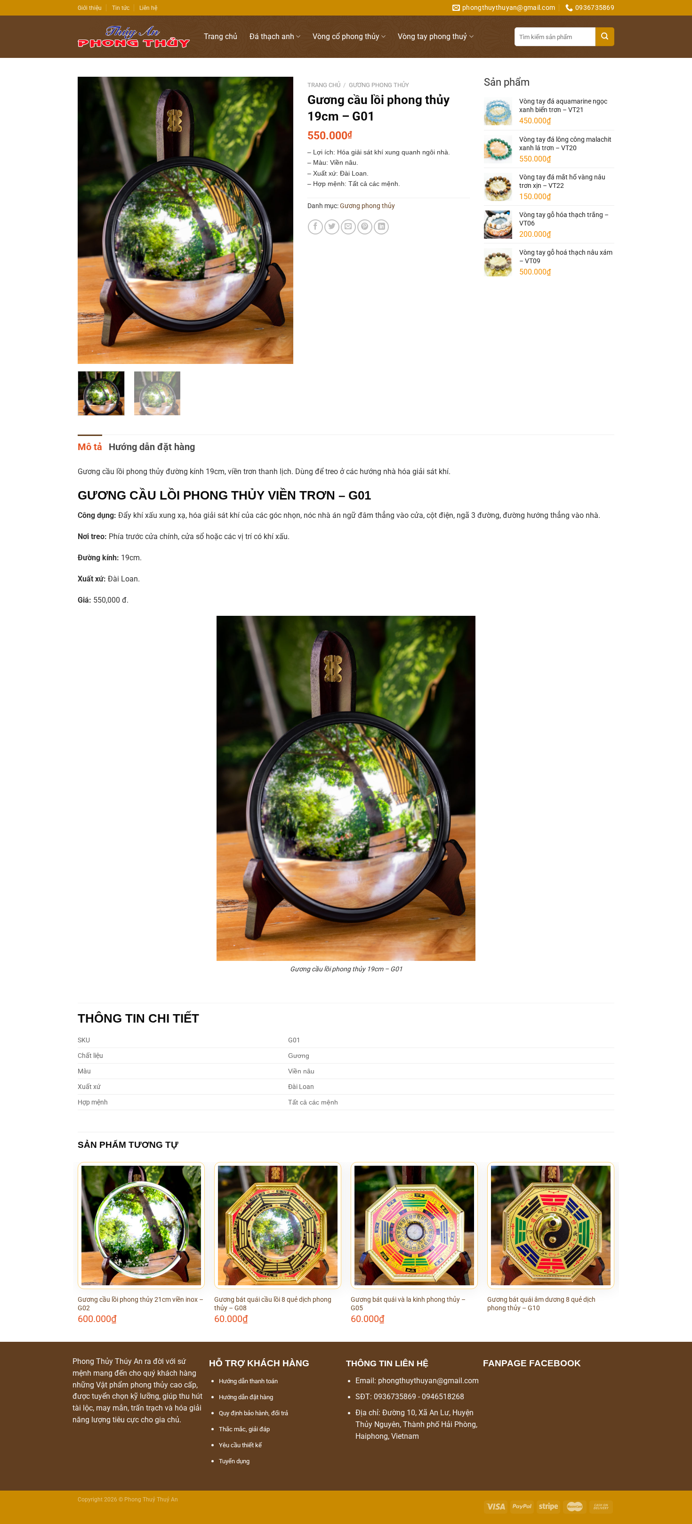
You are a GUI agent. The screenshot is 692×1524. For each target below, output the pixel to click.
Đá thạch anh (271, 36)
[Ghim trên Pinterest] (364, 226)
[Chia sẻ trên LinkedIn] (381, 226)
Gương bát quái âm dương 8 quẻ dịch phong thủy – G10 (541, 1304)
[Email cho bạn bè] (348, 226)
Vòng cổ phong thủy (346, 36)
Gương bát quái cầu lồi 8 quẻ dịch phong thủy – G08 (272, 1304)
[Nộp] (604, 36)
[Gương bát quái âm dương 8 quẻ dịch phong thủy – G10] (551, 1225)
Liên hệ (148, 7)
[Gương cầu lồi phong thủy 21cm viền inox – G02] (141, 1225)
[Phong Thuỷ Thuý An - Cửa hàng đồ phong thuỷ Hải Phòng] (134, 36)
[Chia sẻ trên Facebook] (315, 226)
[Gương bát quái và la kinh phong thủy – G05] (414, 1225)
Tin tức (120, 7)
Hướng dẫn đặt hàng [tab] (152, 446)
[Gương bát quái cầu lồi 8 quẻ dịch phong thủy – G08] (278, 1225)
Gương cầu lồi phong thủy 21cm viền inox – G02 (140, 1304)
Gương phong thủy (379, 85)
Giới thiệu (90, 7)
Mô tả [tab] (90, 446)
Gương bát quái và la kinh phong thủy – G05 (408, 1304)
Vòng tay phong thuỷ (432, 36)
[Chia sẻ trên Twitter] (331, 226)
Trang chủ (220, 36)
